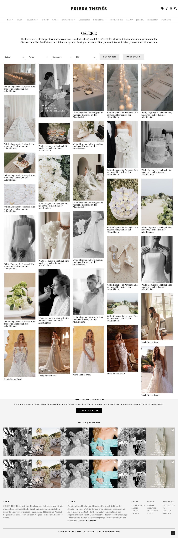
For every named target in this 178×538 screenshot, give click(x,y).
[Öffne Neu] (12, 20)
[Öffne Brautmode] (74, 20)
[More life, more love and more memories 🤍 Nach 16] (132, 442)
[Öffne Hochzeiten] (105, 20)
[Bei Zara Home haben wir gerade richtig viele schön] (160, 442)
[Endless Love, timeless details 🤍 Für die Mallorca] (46, 442)
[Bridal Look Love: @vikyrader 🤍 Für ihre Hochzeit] (74, 442)
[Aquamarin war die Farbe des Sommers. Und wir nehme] (103, 442)
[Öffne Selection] (38, 20)
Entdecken (109, 57)
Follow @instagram (89, 423)
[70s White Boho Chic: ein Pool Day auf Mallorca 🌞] (17, 442)
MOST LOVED (133, 57)
